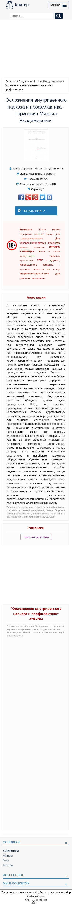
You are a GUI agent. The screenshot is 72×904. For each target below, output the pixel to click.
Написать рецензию (36, 537)
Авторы (8, 865)
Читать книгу (34, 211)
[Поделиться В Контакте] (49, 197)
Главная (11, 81)
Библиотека (11, 850)
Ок (27, 899)
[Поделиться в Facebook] (21, 197)
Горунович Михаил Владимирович (40, 81)
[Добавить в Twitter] (42, 197)
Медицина (35, 173)
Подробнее (39, 899)
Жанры (8, 855)
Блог (6, 860)
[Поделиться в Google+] (28, 197)
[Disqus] (36, 686)
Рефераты (49, 173)
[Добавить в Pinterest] (35, 197)
